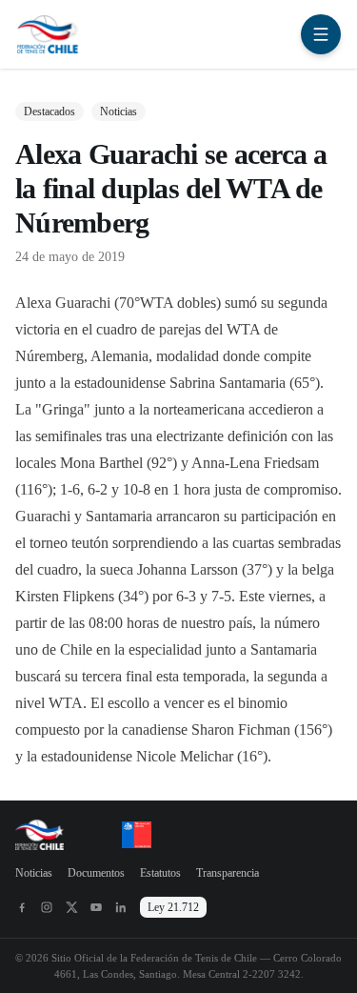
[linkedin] (121, 907)
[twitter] (71, 907)
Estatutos (160, 873)
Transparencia (227, 873)
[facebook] (22, 907)
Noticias (33, 873)
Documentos (96, 873)
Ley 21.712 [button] (173, 907)
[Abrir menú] (321, 34)
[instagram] (46, 907)
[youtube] (96, 907)
